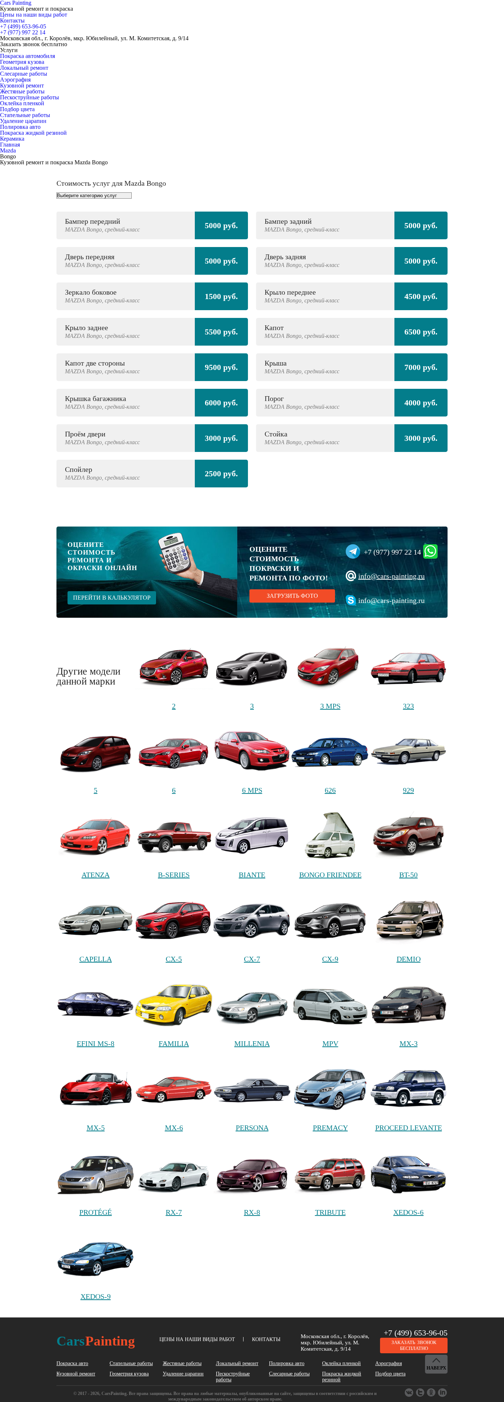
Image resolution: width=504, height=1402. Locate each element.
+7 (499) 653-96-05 (416, 1332)
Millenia (252, 1043)
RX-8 (252, 1212)
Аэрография (15, 79)
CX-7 (252, 959)
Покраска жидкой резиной (33, 133)
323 (408, 706)
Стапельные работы (25, 115)
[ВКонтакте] (409, 1392)
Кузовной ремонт (22, 85)
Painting (95, 1340)
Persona (252, 1128)
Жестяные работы (22, 91)
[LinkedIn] (443, 1392)
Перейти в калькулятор (112, 597)
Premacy (330, 1128)
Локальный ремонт (24, 68)
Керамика (12, 139)
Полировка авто (20, 127)
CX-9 (330, 959)
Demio (409, 959)
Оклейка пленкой (22, 103)
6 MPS (252, 790)
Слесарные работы (23, 74)
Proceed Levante (408, 1128)
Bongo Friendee (330, 875)
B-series (174, 875)
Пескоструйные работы (29, 97)
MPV (330, 1043)
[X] (431, 1392)
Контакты (12, 20)
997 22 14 (22, 32)
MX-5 (96, 1128)
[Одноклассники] (420, 1392)
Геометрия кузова (22, 62)
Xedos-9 (95, 1296)
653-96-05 (23, 26)
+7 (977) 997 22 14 (392, 552)
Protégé (95, 1212)
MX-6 (174, 1128)
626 (330, 790)
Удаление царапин (23, 121)
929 (408, 790)
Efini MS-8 (95, 1043)
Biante (252, 875)
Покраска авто (72, 1363)
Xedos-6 (408, 1212)
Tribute (330, 1212)
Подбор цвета (17, 109)
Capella (95, 959)
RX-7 (174, 1212)
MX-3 (409, 1043)
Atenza (96, 875)
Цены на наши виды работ (33, 14)
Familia (174, 1043)
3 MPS (330, 706)
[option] (252, 353)
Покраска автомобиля (27, 56)
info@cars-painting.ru (391, 576)
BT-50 (408, 875)
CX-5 (174, 959)
